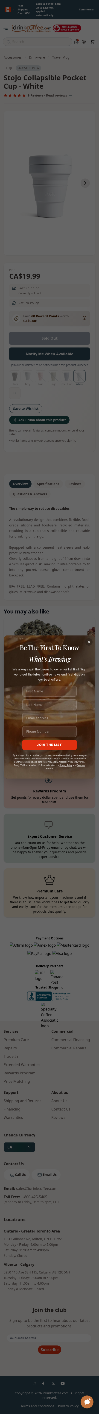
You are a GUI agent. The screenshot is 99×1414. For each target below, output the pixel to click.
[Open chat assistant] (87, 1401)
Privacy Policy (66, 765)
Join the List (49, 745)
